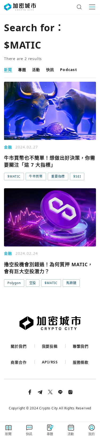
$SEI (77, 176)
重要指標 (58, 176)
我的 (91, 434)
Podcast (68, 69)
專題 (22, 69)
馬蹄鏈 (71, 283)
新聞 (8, 69)
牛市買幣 (36, 176)
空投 (32, 283)
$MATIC (14, 176)
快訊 (50, 69)
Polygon (14, 283)
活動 (36, 69)
